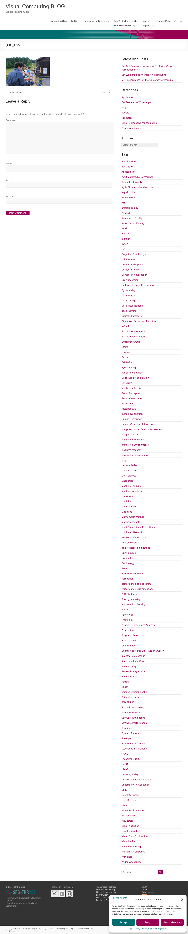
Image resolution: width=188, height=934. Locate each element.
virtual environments (132, 810)
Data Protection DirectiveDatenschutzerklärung (126, 23)
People (125, 112)
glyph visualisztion (131, 388)
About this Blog (59, 20)
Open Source (128, 552)
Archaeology (128, 197)
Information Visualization (135, 455)
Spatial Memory (130, 733)
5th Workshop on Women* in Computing (143, 74)
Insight (125, 107)
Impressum (162, 929)
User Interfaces (130, 794)
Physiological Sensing (133, 604)
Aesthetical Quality (131, 182)
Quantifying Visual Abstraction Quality (142, 650)
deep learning (129, 310)
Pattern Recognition (132, 573)
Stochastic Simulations (134, 748)
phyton (125, 609)
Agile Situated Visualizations (137, 187)
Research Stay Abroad (133, 671)
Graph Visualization (132, 398)
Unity (124, 789)
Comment (12, 120)
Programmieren (130, 635)
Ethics (124, 346)
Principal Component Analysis (138, 625)
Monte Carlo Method (133, 516)
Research (126, 117)
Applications (128, 97)
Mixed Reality (128, 506)
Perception (127, 578)
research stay (128, 666)
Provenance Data (131, 640)
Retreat (125, 681)
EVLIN (124, 357)
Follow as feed (148, 892)
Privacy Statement (149, 929)
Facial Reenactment (132, 372)
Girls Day (126, 382)
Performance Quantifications (137, 588)
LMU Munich (102, 895)
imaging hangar (130, 434)
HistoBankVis (128, 408)
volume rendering (131, 846)
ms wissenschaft (130, 521)
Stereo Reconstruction (133, 743)
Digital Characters (131, 315)
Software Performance (134, 722)
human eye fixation (132, 413)
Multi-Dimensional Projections (138, 527)
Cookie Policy (134, 929)
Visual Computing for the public (139, 122)
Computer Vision (130, 269)
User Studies (128, 800)
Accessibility (128, 171)
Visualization (128, 841)
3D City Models (130, 161)
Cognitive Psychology (133, 254)
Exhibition (126, 362)
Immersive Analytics (132, 439)
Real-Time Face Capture (134, 661)
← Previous (15, 92)
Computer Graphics (132, 264)
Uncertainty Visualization (135, 784)
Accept (123, 922)
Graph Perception (131, 393)
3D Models (127, 166)
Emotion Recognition (133, 336)
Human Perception (131, 418)
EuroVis (125, 352)
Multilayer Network (132, 532)
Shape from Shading (132, 707)
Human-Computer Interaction (137, 424)
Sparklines (127, 728)
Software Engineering (133, 717)
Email (9, 180)
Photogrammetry (130, 599)
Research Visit (129, 676)
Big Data (126, 233)
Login (144, 889)
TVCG (124, 764)
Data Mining (128, 300)
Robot (124, 686)
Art (123, 202)
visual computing (130, 831)
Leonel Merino (129, 470)
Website (10, 196)
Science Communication (134, 691)
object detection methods (135, 547)
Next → (106, 92)
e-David (125, 326)
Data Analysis (129, 295)
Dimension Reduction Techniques (139, 321)
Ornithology (128, 563)
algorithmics (128, 192)
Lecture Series (129, 465)
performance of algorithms (136, 583)
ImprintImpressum (148, 23)
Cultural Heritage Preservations (138, 285)
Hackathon (127, 403)
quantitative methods (133, 655)
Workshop (127, 856)
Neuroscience (129, 542)
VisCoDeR (127, 820)
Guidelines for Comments (96, 20)
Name (9, 163)
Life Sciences (128, 475)
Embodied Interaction (133, 331)
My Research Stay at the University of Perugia (147, 79)
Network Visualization (133, 537)
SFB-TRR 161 (128, 702)
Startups (126, 738)
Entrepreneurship (130, 341)
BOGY (124, 243)
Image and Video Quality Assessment (142, 429)
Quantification (129, 645)
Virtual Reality (129, 815)
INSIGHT (75, 20)
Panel (124, 568)
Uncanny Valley (130, 774)
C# (123, 249)
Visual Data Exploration (134, 836)
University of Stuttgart (107, 889)
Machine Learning (131, 485)
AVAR (124, 228)
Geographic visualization (135, 377)
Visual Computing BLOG (35, 6)
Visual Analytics (130, 825)
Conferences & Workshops (136, 102)
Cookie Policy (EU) (167, 20)
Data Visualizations (132, 305)
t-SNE (124, 753)
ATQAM (125, 212)
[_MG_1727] (28, 58)
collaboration (128, 259)
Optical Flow (128, 558)
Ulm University (103, 897)
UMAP (124, 769)
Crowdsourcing (130, 279)
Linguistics (127, 480)
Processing (127, 630)
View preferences (172, 922)
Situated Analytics (131, 712)
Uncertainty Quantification (136, 779)
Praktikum (127, 619)
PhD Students (129, 594)
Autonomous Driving (132, 223)
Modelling (126, 511)
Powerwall (127, 614)
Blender (125, 238)
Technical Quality (130, 758)
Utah (124, 805)
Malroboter (127, 496)
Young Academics (131, 128)
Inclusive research (131, 449)
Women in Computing (133, 851)
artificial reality (129, 207)
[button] (182, 899)
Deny (148, 922)
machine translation (132, 491)
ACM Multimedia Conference (137, 176)
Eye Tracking (128, 367)
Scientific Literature (132, 697)
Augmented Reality (131, 218)
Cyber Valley (128, 290)
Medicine (126, 501)
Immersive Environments (135, 444)
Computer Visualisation (134, 274)
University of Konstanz (107, 892)
